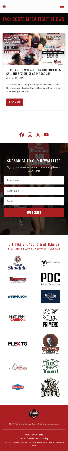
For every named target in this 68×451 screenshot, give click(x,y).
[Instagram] (30, 135)
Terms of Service (58, 442)
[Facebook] (21, 135)
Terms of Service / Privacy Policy (34, 438)
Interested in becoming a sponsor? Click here (34, 248)
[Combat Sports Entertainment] (34, 414)
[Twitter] (38, 135)
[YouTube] (46, 135)
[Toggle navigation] (62, 6)
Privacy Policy (43, 442)
